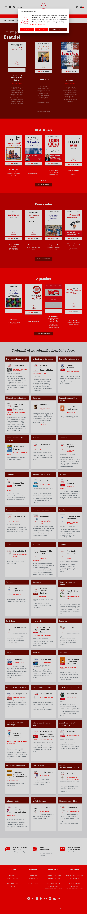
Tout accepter (27, 29)
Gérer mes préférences (58, 29)
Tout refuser (41, 29)
